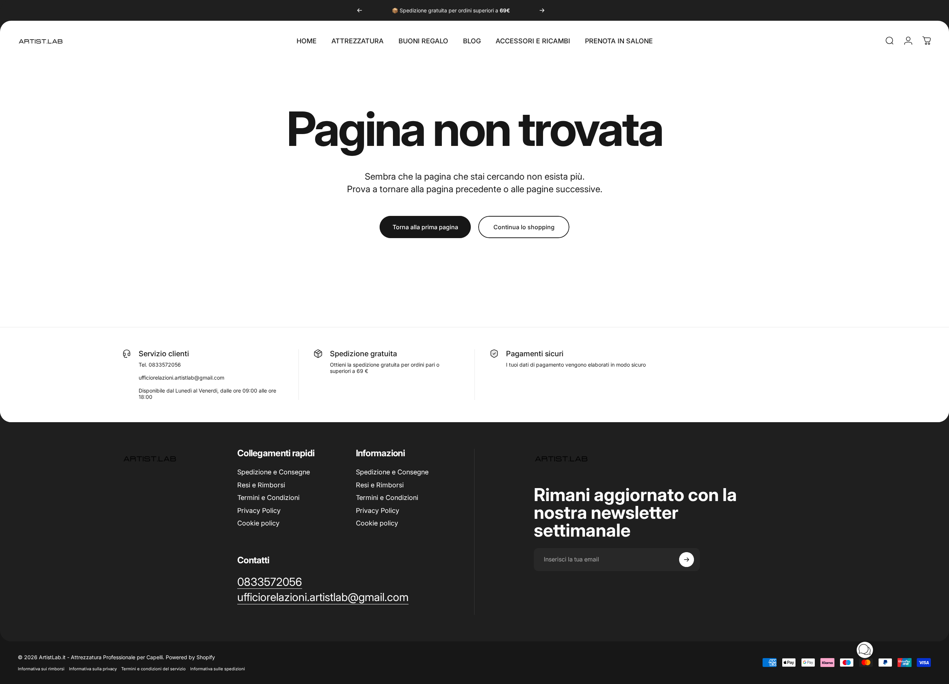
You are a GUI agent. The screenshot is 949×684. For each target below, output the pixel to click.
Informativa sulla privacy (93, 668)
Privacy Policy (259, 510)
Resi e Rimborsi (261, 485)
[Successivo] (542, 10)
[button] (865, 650)
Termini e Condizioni (268, 497)
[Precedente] (359, 10)
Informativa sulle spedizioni (217, 668)
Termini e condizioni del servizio (153, 668)
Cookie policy (258, 523)
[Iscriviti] (686, 559)
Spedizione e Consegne (273, 472)
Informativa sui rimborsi (41, 668)
